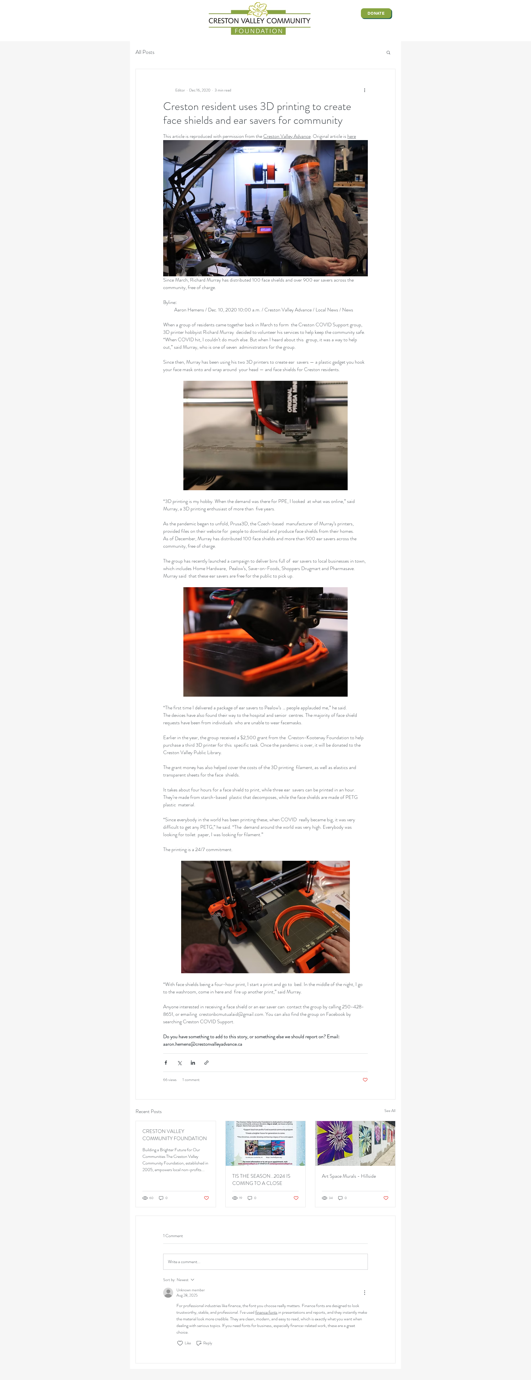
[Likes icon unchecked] (180, 1343)
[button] (388, 52)
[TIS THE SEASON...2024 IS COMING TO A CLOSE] (266, 1143)
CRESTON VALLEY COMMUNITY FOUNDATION (174, 1135)
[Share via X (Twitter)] (179, 1062)
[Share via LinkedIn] (193, 1062)
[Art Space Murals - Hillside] (355, 1143)
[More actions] (364, 90)
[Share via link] (206, 1062)
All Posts (145, 52)
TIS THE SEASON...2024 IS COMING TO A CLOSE (261, 1179)
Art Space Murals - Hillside (349, 1176)
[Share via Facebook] (165, 1062)
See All (389, 1110)
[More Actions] (364, 1292)
